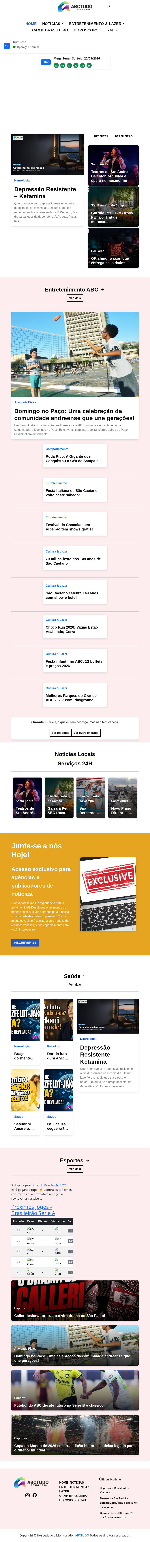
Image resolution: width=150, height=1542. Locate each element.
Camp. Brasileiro (50, 30)
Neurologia (22, 180)
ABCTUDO (82, 1535)
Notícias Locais (75, 754)
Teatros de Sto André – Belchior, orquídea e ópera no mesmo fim (118, 1503)
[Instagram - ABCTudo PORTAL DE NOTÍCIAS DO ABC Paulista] (27, 1495)
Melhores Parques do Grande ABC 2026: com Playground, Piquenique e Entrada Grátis (71, 700)
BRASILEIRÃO (124, 136)
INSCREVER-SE (25, 942)
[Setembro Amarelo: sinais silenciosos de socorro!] (25, 1090)
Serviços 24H (75, 763)
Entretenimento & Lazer (95, 24)
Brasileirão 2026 (55, 1185)
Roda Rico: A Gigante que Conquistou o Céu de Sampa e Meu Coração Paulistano (72, 460)
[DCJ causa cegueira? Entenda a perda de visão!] (58, 1090)
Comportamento (57, 449)
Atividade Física (25, 402)
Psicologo (54, 1046)
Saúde (72, 976)
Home (31, 24)
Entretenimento (56, 483)
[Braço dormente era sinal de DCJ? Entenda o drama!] (25, 1020)
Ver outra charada (86, 732)
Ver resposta (60, 732)
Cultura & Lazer (56, 551)
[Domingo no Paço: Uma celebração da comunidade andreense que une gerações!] (75, 354)
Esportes (72, 1160)
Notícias (51, 24)
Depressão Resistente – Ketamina (97, 1054)
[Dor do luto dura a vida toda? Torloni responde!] (58, 1020)
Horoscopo (86, 30)
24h (111, 30)
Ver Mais (75, 298)
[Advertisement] (75, 102)
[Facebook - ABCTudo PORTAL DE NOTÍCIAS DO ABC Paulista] (35, 1495)
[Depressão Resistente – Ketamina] (47, 154)
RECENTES (101, 136)
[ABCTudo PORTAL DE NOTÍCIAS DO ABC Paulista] (75, 7)
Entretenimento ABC (72, 290)
